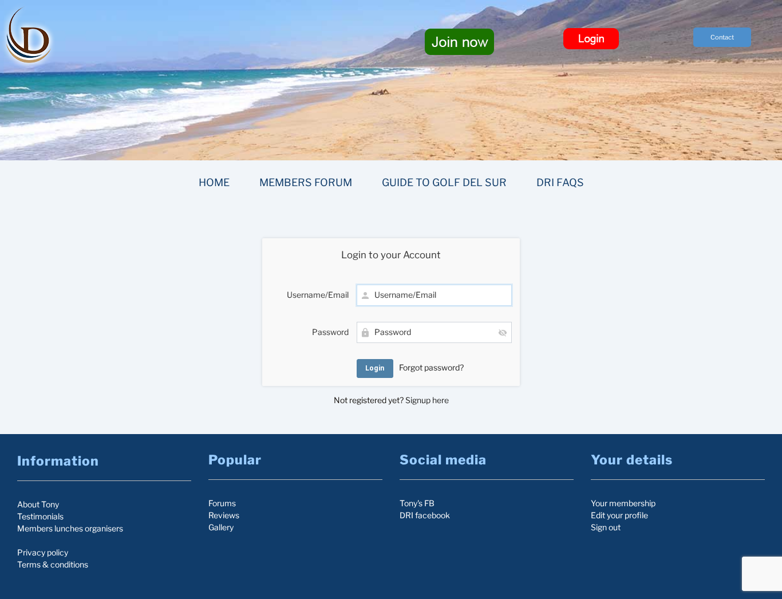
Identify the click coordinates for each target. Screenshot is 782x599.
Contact (722, 37)
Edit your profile (619, 515)
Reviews (223, 515)
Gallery (221, 527)
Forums (222, 503)
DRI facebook (425, 515)
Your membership (623, 503)
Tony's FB (417, 503)
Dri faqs (560, 182)
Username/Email (318, 295)
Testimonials (40, 516)
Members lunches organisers (70, 528)
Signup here (427, 400)
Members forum (305, 182)
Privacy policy (42, 552)
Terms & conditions (52, 564)
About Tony (38, 504)
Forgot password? (431, 367)
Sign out (606, 527)
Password (330, 332)
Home (214, 182)
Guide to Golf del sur (444, 182)
